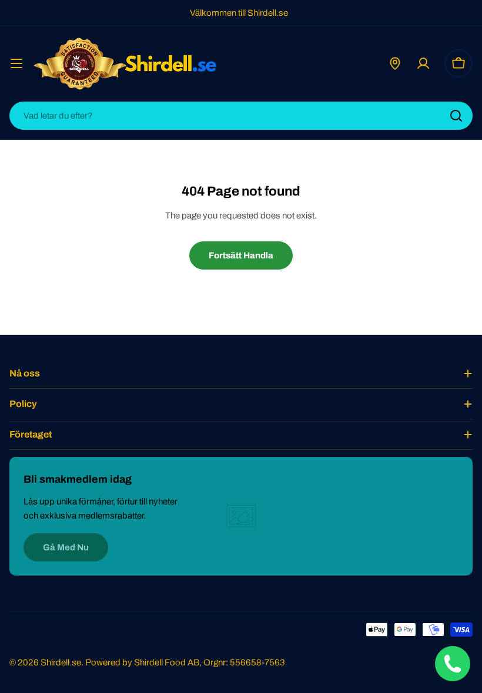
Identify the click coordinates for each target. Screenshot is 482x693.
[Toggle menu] (16, 63)
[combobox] (241, 116)
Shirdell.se (61, 662)
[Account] (423, 63)
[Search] (456, 116)
